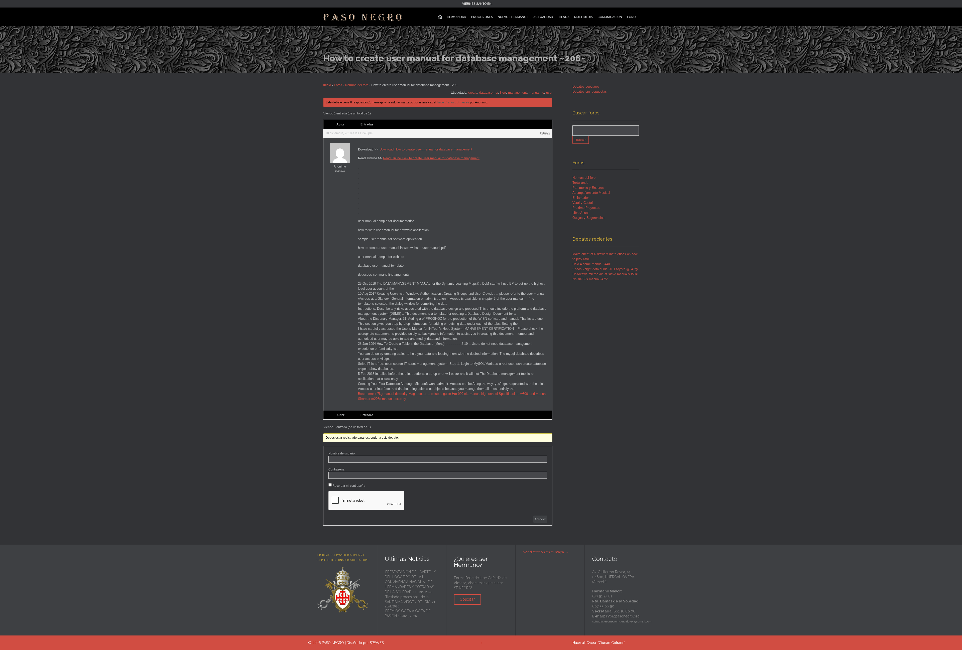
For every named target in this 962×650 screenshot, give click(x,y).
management (517, 92)
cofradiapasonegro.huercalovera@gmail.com (622, 621)
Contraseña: (336, 469)
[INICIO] (440, 17)
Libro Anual (580, 213)
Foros (338, 85)
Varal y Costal (582, 203)
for (496, 92)
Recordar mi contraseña (348, 486)
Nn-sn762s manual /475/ (590, 279)
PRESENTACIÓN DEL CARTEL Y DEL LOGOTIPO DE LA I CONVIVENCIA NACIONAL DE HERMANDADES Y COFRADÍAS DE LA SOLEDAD (410, 582)
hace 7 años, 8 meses (453, 102)
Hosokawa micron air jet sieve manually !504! (605, 274)
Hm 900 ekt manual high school (475, 394)
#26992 (545, 133)
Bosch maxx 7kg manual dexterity (383, 394)
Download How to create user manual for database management (426, 149)
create (472, 92)
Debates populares (585, 86)
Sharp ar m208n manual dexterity (382, 399)
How (503, 92)
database (486, 92)
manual (534, 92)
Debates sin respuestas (589, 91)
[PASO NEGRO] (363, 17)
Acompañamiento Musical (591, 193)
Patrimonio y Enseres (588, 188)
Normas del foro (356, 85)
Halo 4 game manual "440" (591, 264)
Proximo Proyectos (586, 208)
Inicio (327, 85)
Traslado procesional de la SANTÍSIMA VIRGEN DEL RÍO (408, 599)
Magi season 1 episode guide (430, 394)
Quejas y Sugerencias (588, 218)
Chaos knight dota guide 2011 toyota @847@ (605, 269)
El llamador (580, 198)
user (549, 92)
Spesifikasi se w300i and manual (522, 394)
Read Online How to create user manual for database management (431, 158)
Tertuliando (580, 183)
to (542, 92)
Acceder (540, 519)
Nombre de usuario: (341, 453)
